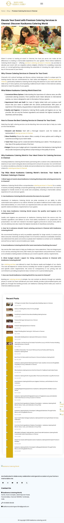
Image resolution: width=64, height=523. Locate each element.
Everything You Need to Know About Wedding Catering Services (30, 314)
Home (3, 11)
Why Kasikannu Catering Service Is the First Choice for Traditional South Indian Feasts (36, 370)
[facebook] (3, 482)
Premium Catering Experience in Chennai (25, 325)
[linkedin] (22, 482)
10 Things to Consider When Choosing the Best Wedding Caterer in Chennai (34, 303)
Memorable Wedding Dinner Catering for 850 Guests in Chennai (31, 337)
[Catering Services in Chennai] (16, 470)
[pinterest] (17, 482)
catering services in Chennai (43, 185)
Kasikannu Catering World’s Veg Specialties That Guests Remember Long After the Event (37, 375)
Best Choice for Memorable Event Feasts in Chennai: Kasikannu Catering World (34, 357)
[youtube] (12, 482)
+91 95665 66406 (8, 503)
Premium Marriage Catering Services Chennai (26, 320)
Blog (8, 11)
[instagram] (8, 482)
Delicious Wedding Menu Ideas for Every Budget (27, 308)
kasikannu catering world (38, 520)
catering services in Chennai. (24, 133)
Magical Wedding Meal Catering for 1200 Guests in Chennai (29, 331)
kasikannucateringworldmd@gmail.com (16, 506)
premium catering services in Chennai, (38, 63)
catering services (10, 264)
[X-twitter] (26, 482)
